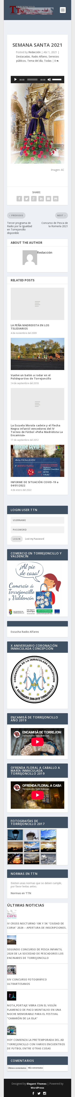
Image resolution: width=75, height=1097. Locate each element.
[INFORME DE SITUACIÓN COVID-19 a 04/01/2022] (37, 461)
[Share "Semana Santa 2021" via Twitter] (26, 198)
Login (17, 539)
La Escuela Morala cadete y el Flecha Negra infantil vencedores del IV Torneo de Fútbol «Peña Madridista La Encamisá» (37, 430)
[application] (37, 79)
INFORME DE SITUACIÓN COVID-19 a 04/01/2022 (35, 483)
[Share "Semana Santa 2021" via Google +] (34, 198)
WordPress (37, 1087)
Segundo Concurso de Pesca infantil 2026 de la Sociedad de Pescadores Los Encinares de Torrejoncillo (35, 954)
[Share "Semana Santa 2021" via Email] (48, 198)
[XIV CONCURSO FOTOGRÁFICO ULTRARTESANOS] (37, 970)
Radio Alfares (39, 56)
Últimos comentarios (17, 1068)
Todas (48, 60)
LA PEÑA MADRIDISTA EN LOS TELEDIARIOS (30, 326)
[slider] (57, 79)
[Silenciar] (49, 79)
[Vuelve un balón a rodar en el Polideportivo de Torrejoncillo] (37, 354)
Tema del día (35, 60)
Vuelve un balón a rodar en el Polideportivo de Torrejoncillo (31, 376)
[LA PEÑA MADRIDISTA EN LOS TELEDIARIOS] (37, 304)
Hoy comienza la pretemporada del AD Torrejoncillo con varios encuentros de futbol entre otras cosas (36, 1044)
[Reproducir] (15, 79)
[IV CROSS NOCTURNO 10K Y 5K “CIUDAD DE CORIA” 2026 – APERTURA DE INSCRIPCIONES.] (37, 914)
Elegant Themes (36, 1083)
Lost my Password (34, 538)
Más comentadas (35, 1068)
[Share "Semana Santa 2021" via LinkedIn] (41, 198)
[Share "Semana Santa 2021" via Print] (55, 198)
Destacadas (23, 56)
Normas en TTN (21, 893)
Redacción (34, 52)
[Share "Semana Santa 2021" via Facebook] (19, 198)
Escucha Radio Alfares (25, 631)
